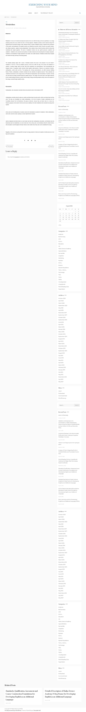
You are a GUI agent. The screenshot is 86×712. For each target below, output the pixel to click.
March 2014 (61, 343)
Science (60, 265)
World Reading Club (63, 286)
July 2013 (60, 355)
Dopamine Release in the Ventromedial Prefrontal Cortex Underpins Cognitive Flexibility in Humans (68, 129)
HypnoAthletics (62, 251)
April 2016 (60, 324)
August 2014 (61, 338)
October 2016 (61, 317)
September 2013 (62, 350)
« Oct (59, 225)
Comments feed (62, 395)
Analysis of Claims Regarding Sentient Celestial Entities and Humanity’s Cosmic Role (68, 146)
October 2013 (61, 348)
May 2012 (60, 374)
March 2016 (61, 327)
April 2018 (60, 310)
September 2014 (62, 336)
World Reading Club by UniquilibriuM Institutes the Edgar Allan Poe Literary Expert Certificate (68, 155)
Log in (60, 391)
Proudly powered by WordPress (13, 710)
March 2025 (61, 303)
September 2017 (62, 315)
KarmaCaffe (61, 253)
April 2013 (60, 362)
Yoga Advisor (61, 289)
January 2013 (61, 369)
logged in (16, 157)
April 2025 (61, 300)
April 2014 (60, 341)
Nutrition (60, 260)
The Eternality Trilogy (47, 13)
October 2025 (62, 298)
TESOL (60, 279)
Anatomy (60, 234)
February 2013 (62, 367)
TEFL (59, 274)
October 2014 (61, 334)
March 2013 (61, 365)
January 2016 (61, 329)
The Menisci (51, 146)
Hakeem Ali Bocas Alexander (20, 28)
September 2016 (62, 319)
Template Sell (37, 710)
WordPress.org (62, 398)
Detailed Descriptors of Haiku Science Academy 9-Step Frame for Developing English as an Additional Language (68, 175)
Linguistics (61, 255)
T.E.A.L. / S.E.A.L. (62, 270)
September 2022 (62, 305)
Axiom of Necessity (63, 109)
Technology (61, 272)
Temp (59, 277)
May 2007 (60, 381)
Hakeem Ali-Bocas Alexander (69, 29)
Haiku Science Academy (64, 248)
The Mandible (9, 146)
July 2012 (60, 372)
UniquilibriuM (61, 284)
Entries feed (61, 393)
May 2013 (60, 360)
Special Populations (63, 267)
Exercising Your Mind (43, 4)
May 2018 (60, 308)
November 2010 (62, 377)
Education (61, 243)
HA (6, 21)
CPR (59, 239)
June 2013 (61, 358)
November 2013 (62, 346)
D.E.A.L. (60, 241)
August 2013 (61, 353)
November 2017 (62, 312)
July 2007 (60, 379)
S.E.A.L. (60, 263)
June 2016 (61, 322)
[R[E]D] (30, 13)
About (36, 13)
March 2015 (61, 331)
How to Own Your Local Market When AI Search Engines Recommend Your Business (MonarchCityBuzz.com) (68, 75)
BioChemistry (61, 236)
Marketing (61, 258)
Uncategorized (62, 282)
